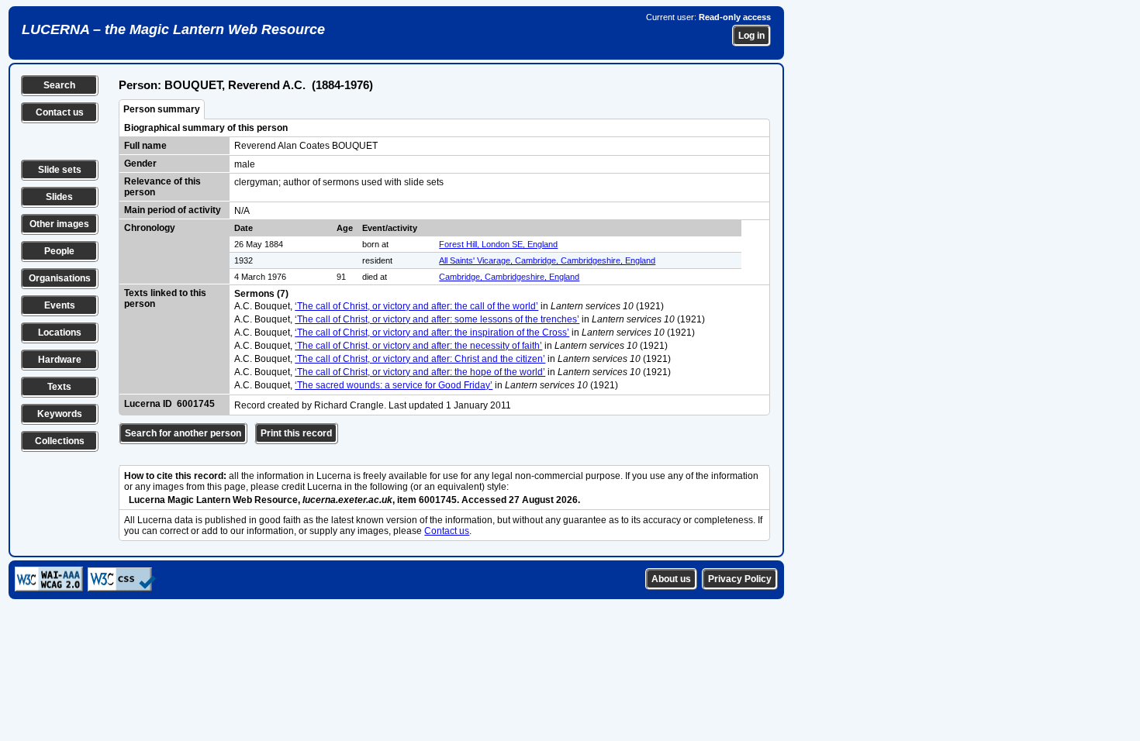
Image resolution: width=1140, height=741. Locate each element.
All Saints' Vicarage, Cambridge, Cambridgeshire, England (547, 260)
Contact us (60, 112)
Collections (60, 441)
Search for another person (183, 433)
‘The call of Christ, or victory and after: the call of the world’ (416, 306)
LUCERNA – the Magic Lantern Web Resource (173, 29)
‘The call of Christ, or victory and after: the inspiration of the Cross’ (432, 332)
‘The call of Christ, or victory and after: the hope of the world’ (420, 372)
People (59, 251)
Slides (59, 196)
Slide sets (59, 169)
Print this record (296, 433)
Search (59, 85)
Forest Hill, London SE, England (498, 244)
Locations (59, 332)
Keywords (59, 413)
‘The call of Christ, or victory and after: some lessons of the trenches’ (437, 319)
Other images (59, 224)
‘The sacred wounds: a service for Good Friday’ (393, 385)
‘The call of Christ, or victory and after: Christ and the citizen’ (420, 358)
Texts (59, 386)
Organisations (60, 278)
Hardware (59, 359)
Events (59, 305)
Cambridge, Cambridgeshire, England (509, 276)
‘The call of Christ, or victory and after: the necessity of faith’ (418, 345)
